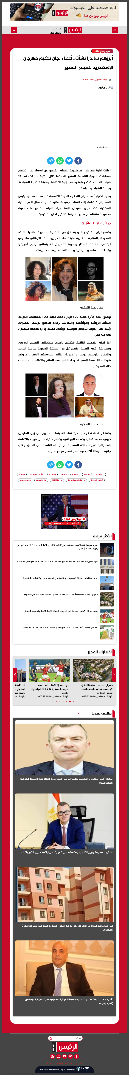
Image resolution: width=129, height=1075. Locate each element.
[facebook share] (78, 161)
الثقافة (75, 474)
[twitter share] (69, 161)
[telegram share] (51, 161)
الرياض (64, 474)
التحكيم (87, 474)
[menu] (115, 30)
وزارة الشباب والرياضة (76, 480)
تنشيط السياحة (97, 480)
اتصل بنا (50, 1063)
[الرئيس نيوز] (64, 1047)
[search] (14, 30)
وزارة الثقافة (57, 480)
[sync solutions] (82, 1069)
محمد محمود (25, 480)
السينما (22, 474)
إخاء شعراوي (102, 147)
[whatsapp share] (60, 161)
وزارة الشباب (41, 480)
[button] (73, 701)
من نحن (79, 1063)
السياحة (52, 474)
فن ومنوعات (102, 51)
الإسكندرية (99, 474)
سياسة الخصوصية (64, 1063)
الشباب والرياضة (37, 474)
